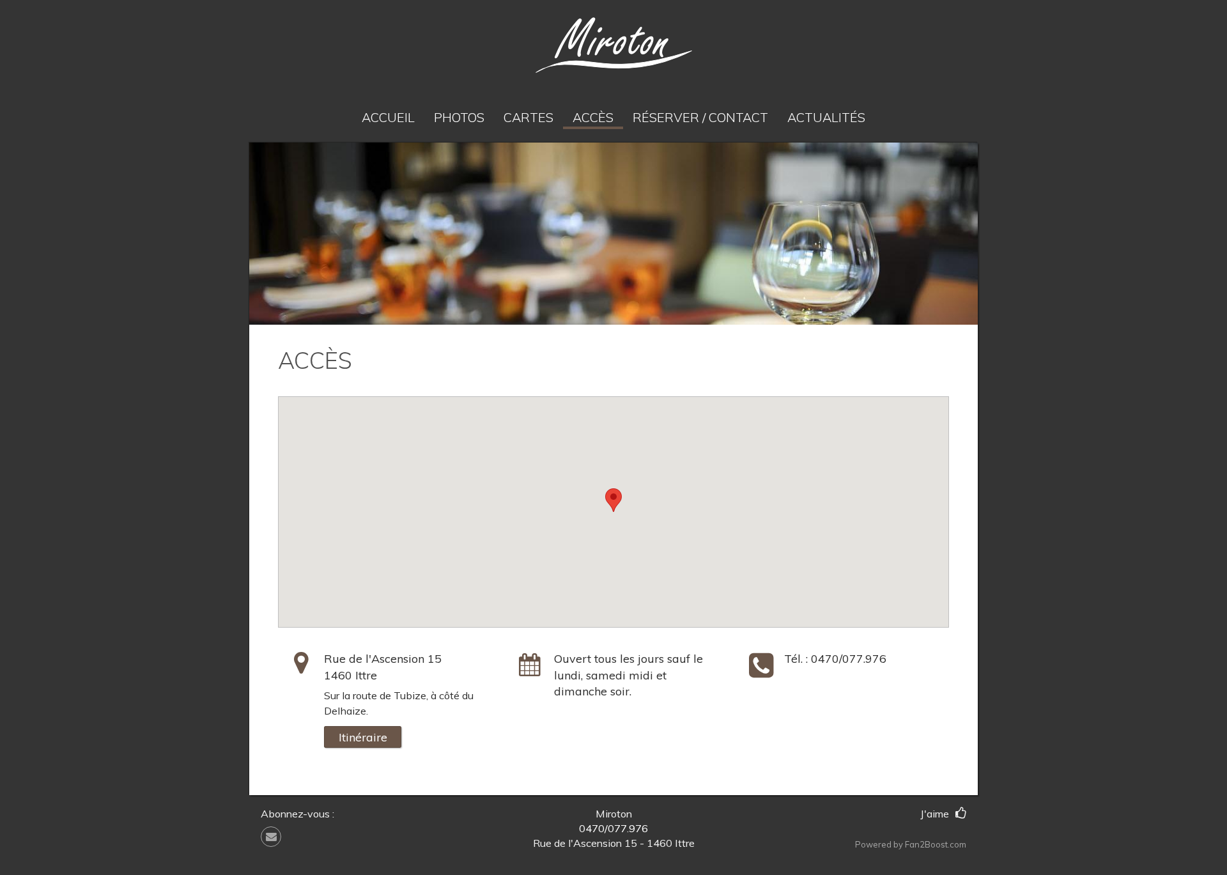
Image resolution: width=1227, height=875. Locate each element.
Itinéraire (363, 737)
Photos (459, 117)
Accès (593, 117)
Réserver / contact (700, 117)
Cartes (528, 117)
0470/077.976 (848, 658)
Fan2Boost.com (935, 844)
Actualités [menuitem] (826, 117)
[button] (275, 836)
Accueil (388, 117)
